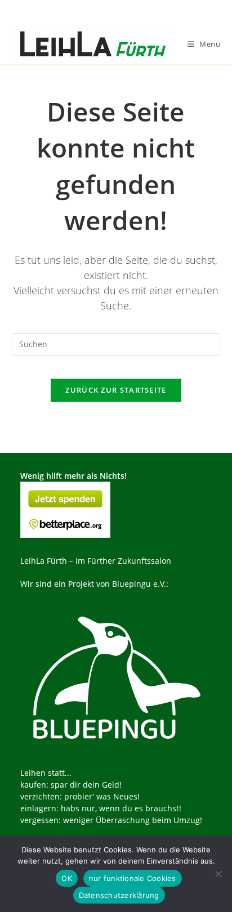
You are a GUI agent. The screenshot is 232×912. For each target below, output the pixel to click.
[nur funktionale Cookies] (218, 873)
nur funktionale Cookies (132, 878)
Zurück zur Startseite (115, 390)
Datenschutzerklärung (119, 895)
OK (66, 878)
